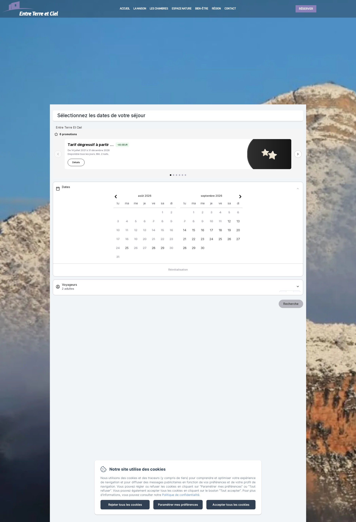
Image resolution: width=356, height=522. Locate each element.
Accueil (125, 8)
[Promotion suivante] (298, 154)
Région (216, 8)
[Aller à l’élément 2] (173, 175)
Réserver (306, 8)
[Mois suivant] (240, 196)
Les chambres (159, 8)
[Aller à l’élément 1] (170, 175)
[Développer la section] (298, 286)
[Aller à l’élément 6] (185, 175)
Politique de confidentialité (180, 495)
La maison (140, 8)
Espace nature (182, 8)
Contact (230, 8)
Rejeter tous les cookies (125, 504)
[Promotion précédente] (58, 154)
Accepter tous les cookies (230, 504)
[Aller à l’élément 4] (179, 175)
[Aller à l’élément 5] (182, 175)
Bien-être (201, 8)
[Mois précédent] (115, 196)
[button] (162, 212)
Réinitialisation (178, 269)
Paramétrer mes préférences (178, 504)
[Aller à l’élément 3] (176, 175)
